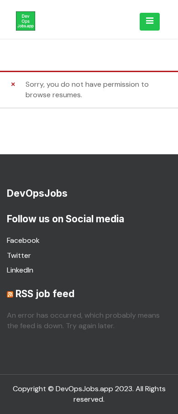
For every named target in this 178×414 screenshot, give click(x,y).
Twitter (19, 255)
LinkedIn (20, 270)
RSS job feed (45, 293)
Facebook (23, 240)
